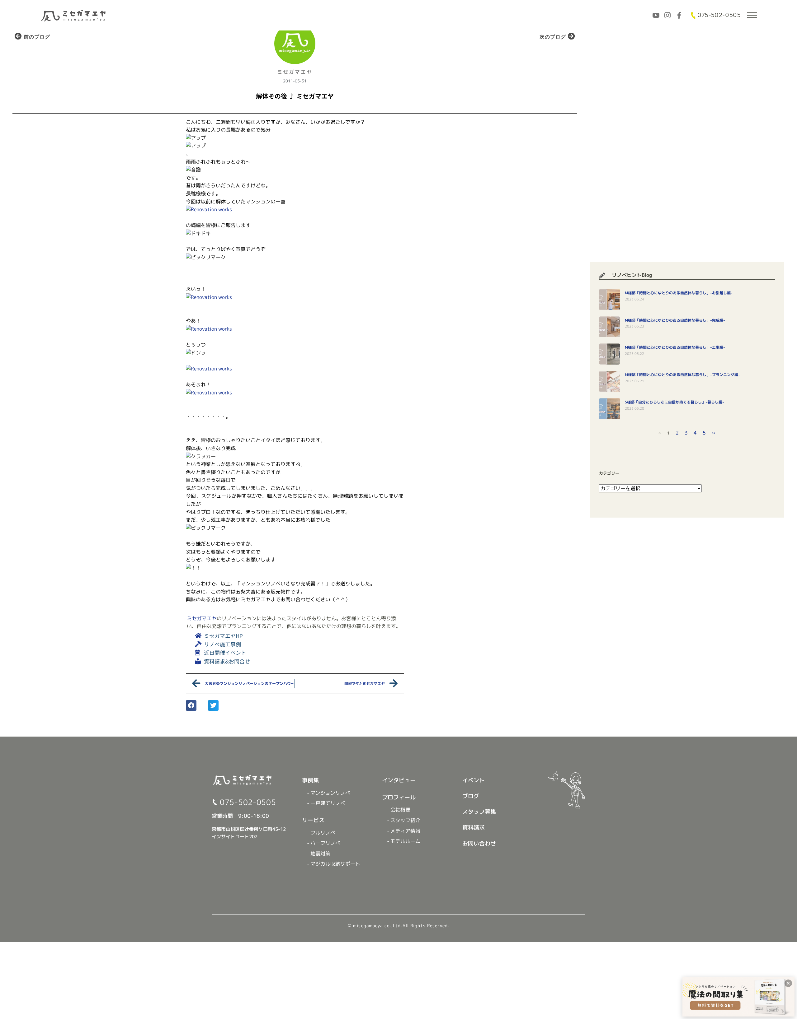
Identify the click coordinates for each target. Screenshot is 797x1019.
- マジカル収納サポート (333, 863)
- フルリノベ (321, 832)
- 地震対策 (318, 853)
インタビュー (399, 780)
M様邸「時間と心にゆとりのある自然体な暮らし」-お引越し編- (679, 292)
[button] (191, 705)
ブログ (470, 796)
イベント (473, 780)
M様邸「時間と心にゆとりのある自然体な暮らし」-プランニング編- (682, 374)
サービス (313, 820)
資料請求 (473, 827)
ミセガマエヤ (202, 618)
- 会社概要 (398, 809)
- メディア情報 (403, 830)
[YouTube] (656, 15)
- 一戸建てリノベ (326, 803)
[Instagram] (667, 15)
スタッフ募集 (479, 812)
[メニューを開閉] (752, 15)
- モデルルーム (403, 841)
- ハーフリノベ (323, 843)
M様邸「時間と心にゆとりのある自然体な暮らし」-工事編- (675, 347)
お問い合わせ (479, 843)
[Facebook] (679, 15)
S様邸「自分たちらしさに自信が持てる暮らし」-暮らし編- (674, 402)
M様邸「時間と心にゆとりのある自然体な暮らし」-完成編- (675, 320)
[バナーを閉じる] (788, 983)
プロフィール (399, 797)
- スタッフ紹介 (403, 820)
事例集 (310, 780)
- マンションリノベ (328, 792)
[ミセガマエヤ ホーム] (74, 15)
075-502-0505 (719, 15)
